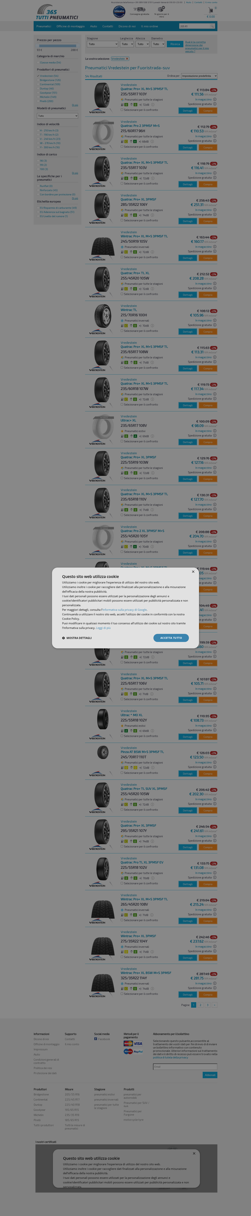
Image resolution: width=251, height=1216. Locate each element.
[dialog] (125, 608)
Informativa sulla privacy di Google (125, 609)
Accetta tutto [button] (171, 638)
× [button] (193, 571)
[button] (77, 638)
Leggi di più (103, 628)
